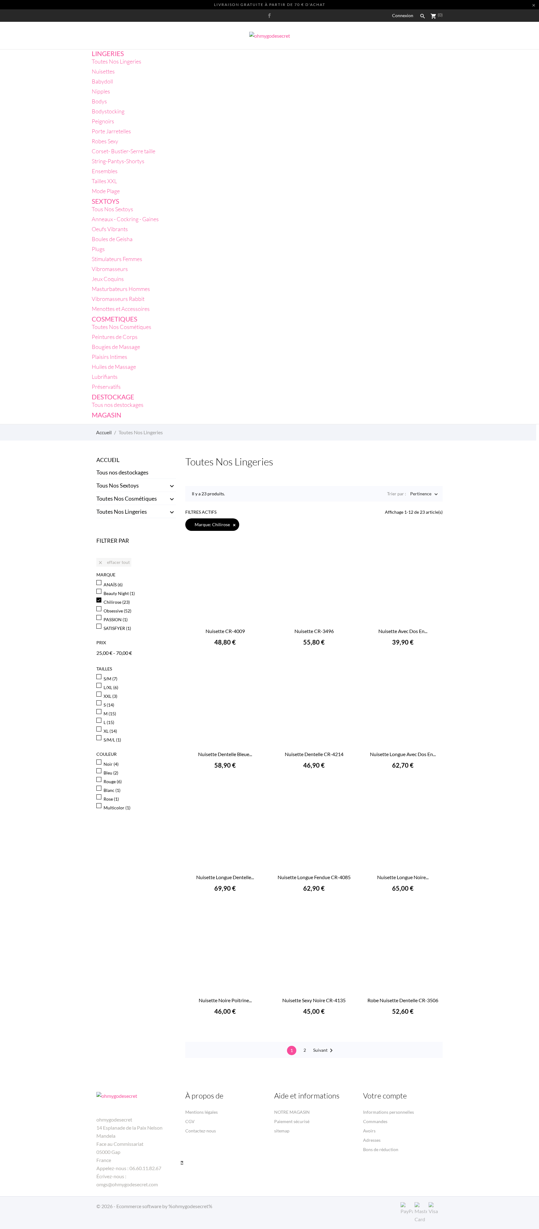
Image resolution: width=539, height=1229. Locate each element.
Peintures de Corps (115, 336)
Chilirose (117, 602)
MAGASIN (106, 415)
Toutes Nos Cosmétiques (121, 326)
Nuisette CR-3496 (314, 631)
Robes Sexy (105, 141)
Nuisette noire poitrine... (225, 1000)
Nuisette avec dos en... (402, 631)
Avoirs (369, 1130)
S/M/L (112, 739)
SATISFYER (117, 628)
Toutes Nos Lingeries (116, 61)
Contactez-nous (200, 1130)
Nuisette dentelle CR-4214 (314, 754)
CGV (190, 1121)
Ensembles (105, 171)
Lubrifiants (105, 376)
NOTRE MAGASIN (292, 1112)
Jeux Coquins (108, 278)
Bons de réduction (380, 1149)
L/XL (111, 687)
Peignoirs (103, 121)
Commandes (375, 1121)
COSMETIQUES (114, 319)
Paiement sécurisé (291, 1121)
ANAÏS (113, 584)
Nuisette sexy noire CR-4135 (314, 1000)
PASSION (116, 619)
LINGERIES (108, 53)
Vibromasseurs (110, 268)
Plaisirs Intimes (109, 356)
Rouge (113, 781)
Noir (111, 764)
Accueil (107, 459)
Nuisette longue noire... (403, 877)
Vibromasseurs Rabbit (118, 298)
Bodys (99, 101)
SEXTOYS (105, 201)
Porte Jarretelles (111, 131)
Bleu (111, 772)
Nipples (101, 91)
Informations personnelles (388, 1112)
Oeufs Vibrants (110, 229)
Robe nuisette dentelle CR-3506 (402, 1000)
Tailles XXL (104, 181)
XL (110, 731)
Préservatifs (106, 386)
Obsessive (117, 610)
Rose (111, 799)
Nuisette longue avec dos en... (403, 754)
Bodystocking (108, 111)
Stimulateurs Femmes (117, 258)
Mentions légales (201, 1112)
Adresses (372, 1140)
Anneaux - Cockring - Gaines (125, 219)
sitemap (281, 1130)
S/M (110, 678)
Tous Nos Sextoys (112, 209)
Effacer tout (114, 562)
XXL (110, 696)
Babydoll (102, 81)
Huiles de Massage (114, 366)
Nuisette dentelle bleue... (225, 754)
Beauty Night (119, 593)
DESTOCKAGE (113, 397)
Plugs (98, 248)
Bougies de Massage (116, 346)
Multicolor (117, 807)
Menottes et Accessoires (121, 308)
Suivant (324, 1050)
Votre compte (385, 1095)
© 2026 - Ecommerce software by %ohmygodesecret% (154, 1206)
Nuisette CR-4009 (225, 631)
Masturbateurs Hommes (121, 288)
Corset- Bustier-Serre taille (123, 151)
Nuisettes (103, 71)
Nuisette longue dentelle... (225, 877)
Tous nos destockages (117, 404)
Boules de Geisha (112, 239)
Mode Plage (106, 191)
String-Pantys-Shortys (118, 161)
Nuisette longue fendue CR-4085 (314, 877)
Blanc (112, 790)
